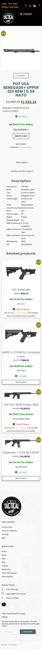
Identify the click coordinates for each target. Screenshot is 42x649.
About (4, 555)
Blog (3, 562)
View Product (21, 382)
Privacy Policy (7, 527)
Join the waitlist (20, 313)
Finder (26, 14)
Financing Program (9, 573)
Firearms (22, 147)
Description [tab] (22, 162)
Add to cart (21, 136)
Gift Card (13, 4)
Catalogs (5, 534)
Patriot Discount (10, 7)
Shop (4, 4)
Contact (5, 566)
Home (4, 551)
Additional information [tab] (22, 171)
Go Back (21, 75)
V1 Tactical (12, 645)
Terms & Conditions (9, 531)
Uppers (29, 147)
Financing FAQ (7, 576)
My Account (6, 569)
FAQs (3, 538)
